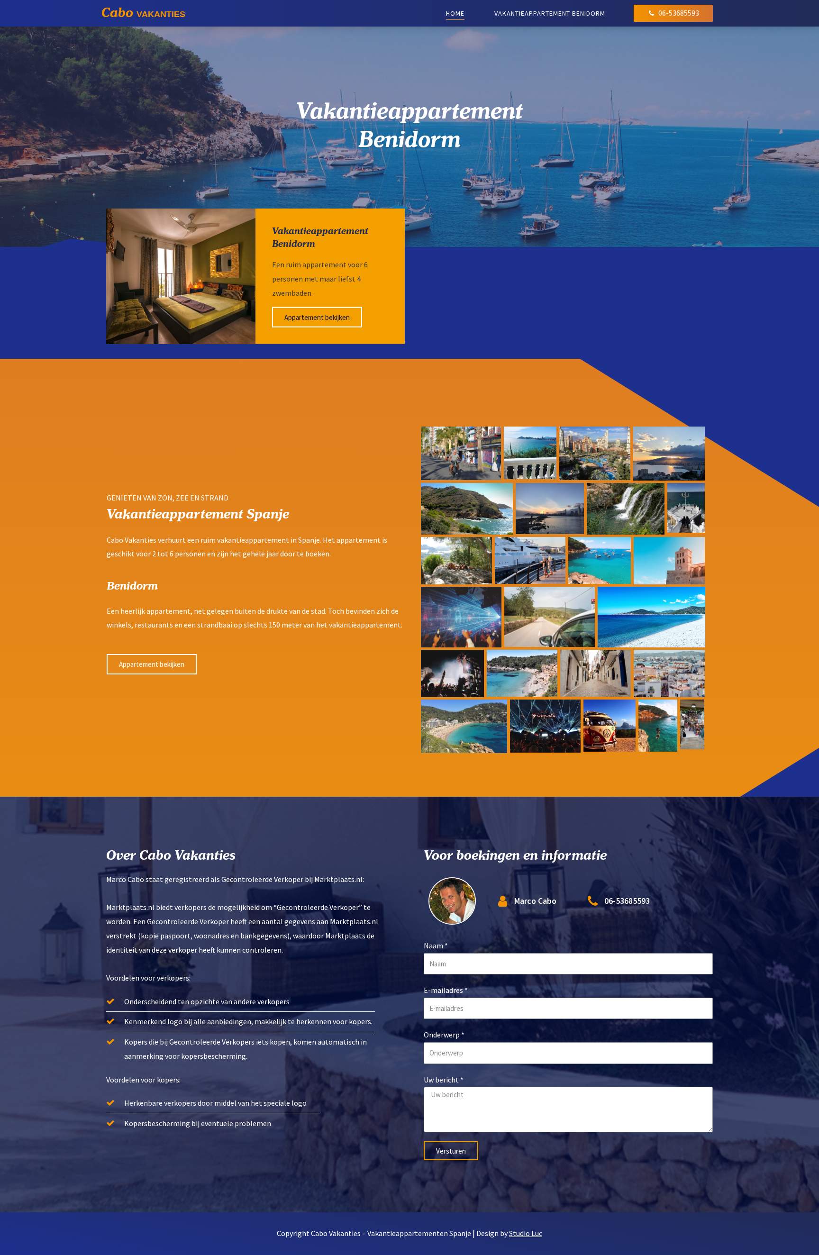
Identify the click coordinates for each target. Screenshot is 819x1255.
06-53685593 (627, 900)
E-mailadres (443, 990)
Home (455, 13)
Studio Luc (525, 1233)
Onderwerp (442, 1034)
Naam (433, 945)
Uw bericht (441, 1079)
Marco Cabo (535, 900)
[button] (152, 664)
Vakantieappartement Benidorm (549, 13)
